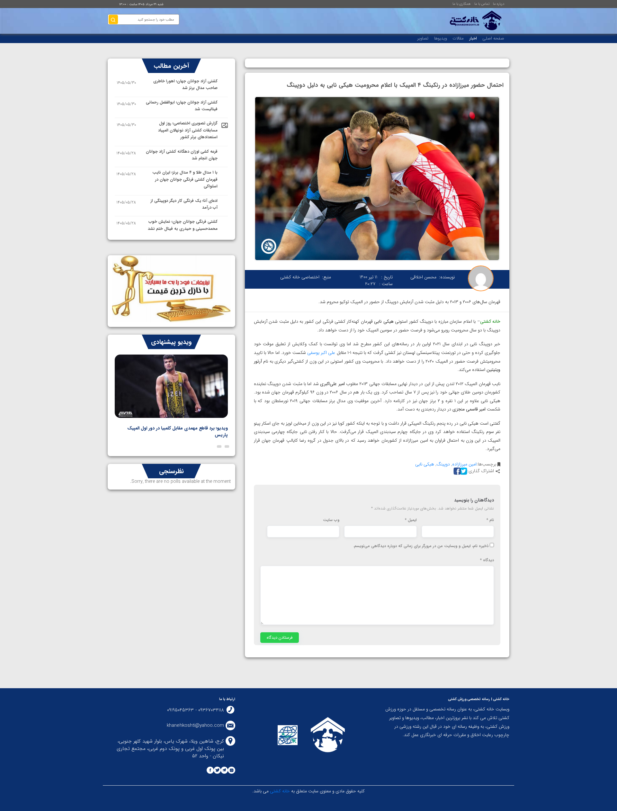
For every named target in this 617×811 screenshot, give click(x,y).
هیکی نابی (424, 464)
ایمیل (411, 520)
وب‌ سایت (331, 520)
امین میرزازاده (464, 464)
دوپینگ (443, 464)
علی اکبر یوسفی (321, 352)
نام (490, 520)
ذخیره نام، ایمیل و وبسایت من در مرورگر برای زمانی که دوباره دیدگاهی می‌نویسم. (420, 546)
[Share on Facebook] (456, 471)
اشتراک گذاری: (480, 471)
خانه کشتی (490, 321)
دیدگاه (487, 560)
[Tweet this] (463, 471)
